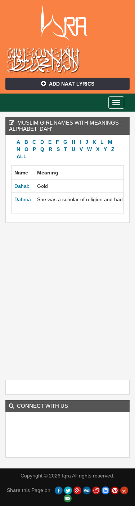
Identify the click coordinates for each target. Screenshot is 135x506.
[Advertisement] (67, 303)
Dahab (22, 186)
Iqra (67, 23)
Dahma (22, 199)
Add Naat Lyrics (71, 84)
